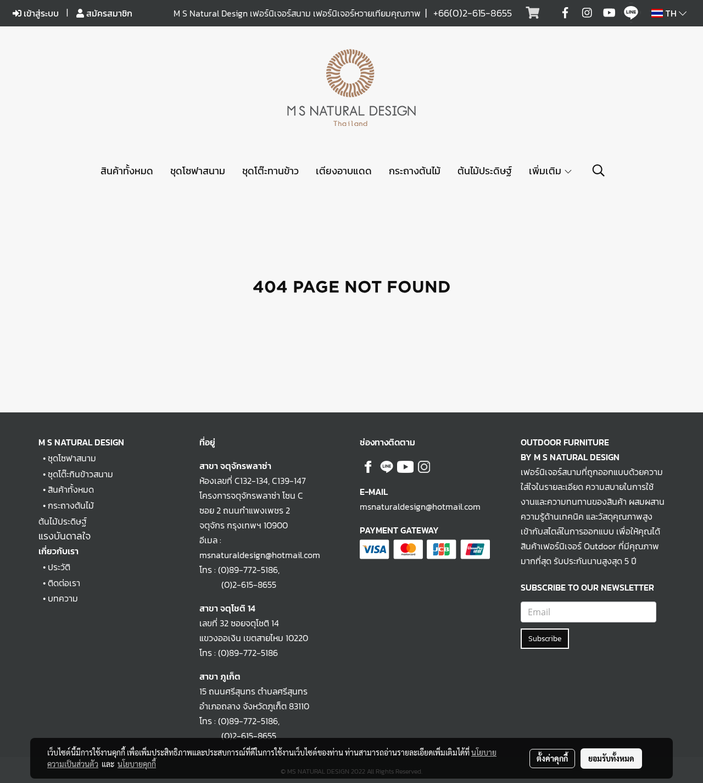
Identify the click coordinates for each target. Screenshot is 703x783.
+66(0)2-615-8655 (472, 12)
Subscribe (544, 638)
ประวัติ (59, 567)
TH (671, 13)
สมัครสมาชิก (108, 13)
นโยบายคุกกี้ (137, 764)
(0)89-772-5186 (248, 569)
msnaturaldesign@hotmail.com (420, 506)
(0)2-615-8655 (237, 584)
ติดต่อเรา (64, 582)
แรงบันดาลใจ (64, 535)
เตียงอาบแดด (344, 170)
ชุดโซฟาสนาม (197, 170)
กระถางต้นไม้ (414, 170)
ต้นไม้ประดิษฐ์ (484, 170)
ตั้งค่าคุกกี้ (552, 758)
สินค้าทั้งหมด (127, 170)
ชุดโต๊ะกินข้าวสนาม (80, 474)
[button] (599, 170)
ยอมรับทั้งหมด (611, 758)
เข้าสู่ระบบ (40, 13)
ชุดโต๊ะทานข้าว (270, 170)
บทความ (63, 598)
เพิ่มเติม (546, 170)
